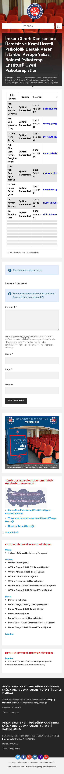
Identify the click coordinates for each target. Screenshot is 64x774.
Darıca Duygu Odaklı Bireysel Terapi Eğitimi (29, 627)
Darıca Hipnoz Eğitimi (18, 613)
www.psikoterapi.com (16, 766)
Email (8, 369)
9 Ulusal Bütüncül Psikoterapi (22, 553)
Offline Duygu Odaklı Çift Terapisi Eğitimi (28, 567)
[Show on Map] (59, 26)
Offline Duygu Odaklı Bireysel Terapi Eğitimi (30, 590)
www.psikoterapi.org (34, 766)
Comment (11, 307)
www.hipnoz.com (50, 766)
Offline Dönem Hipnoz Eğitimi (23, 576)
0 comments (33, 252)
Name (9, 354)
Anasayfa (9, 78)
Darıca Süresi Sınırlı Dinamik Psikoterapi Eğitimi (31, 623)
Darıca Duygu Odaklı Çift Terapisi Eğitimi (28, 604)
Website (9, 384)
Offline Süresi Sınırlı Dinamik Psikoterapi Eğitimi (32, 585)
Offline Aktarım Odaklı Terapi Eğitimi (26, 572)
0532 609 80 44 (37, 214)
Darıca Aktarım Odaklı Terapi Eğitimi (25, 609)
